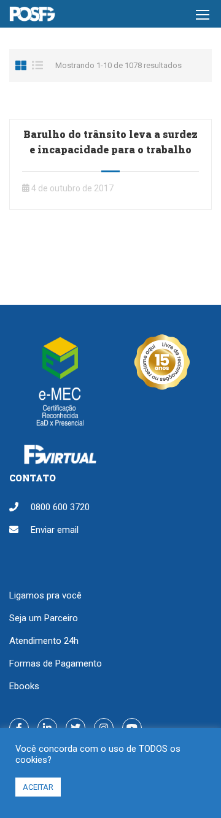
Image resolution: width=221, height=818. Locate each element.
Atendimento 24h (44, 640)
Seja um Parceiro (43, 618)
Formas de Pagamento (55, 663)
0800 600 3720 (60, 507)
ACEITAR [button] (38, 787)
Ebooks (24, 686)
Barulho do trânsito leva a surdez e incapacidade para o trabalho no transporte (110, 149)
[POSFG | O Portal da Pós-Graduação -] (32, 17)
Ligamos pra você (45, 595)
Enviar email (55, 529)
